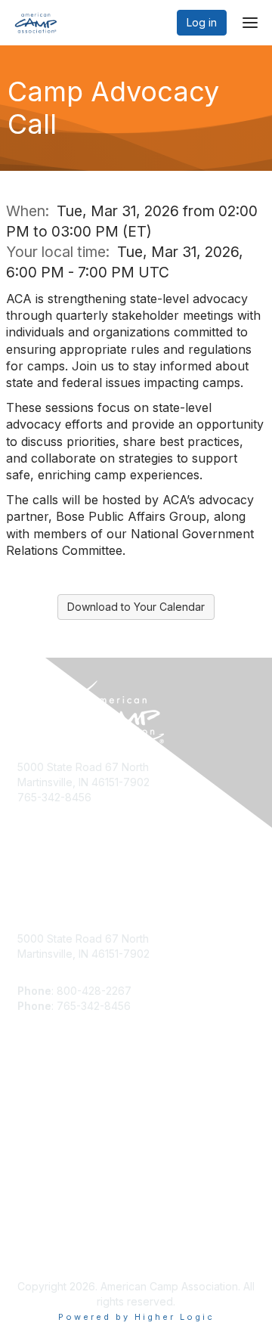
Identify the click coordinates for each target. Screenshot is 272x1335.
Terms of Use (51, 1249)
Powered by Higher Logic (136, 1317)
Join (28, 1104)
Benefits (37, 1120)
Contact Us (44, 1134)
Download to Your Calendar (136, 606)
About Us (40, 1234)
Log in (202, 22)
